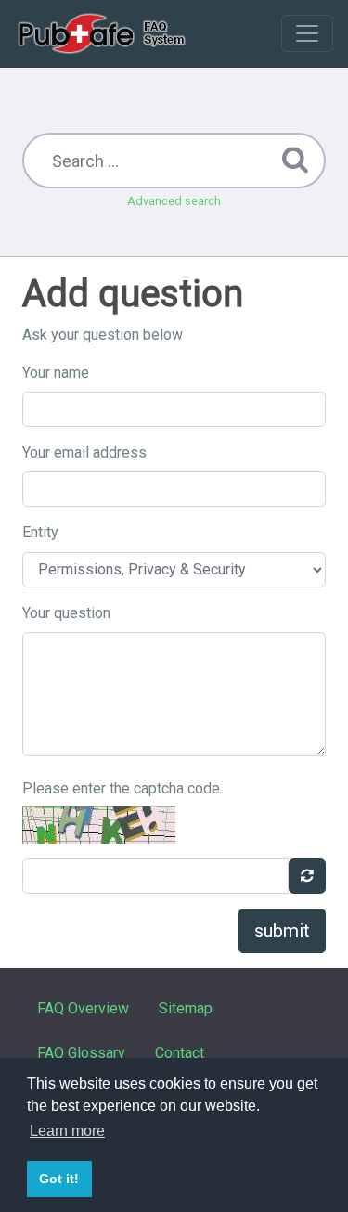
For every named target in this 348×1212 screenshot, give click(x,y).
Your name (55, 372)
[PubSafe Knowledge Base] (103, 33)
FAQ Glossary (81, 1053)
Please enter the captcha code (121, 788)
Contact (179, 1053)
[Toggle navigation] (307, 33)
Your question (66, 613)
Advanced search (174, 201)
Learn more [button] (67, 1131)
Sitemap (186, 1008)
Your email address (84, 452)
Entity (40, 532)
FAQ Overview (83, 1008)
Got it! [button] (59, 1178)
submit (282, 931)
